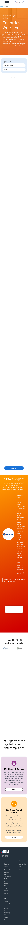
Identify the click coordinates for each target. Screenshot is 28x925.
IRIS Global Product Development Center (8, 875)
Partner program (6, 882)
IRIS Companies (7, 887)
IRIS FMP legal (6, 918)
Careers (6, 867)
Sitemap (6, 890)
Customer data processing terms (7, 912)
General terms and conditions (7, 904)
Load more (14, 468)
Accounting (22, 864)
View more (14, 789)
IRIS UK (6, 893)
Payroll (21, 869)
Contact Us (7, 869)
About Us (6, 864)
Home (1, 6)
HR (20, 867)
